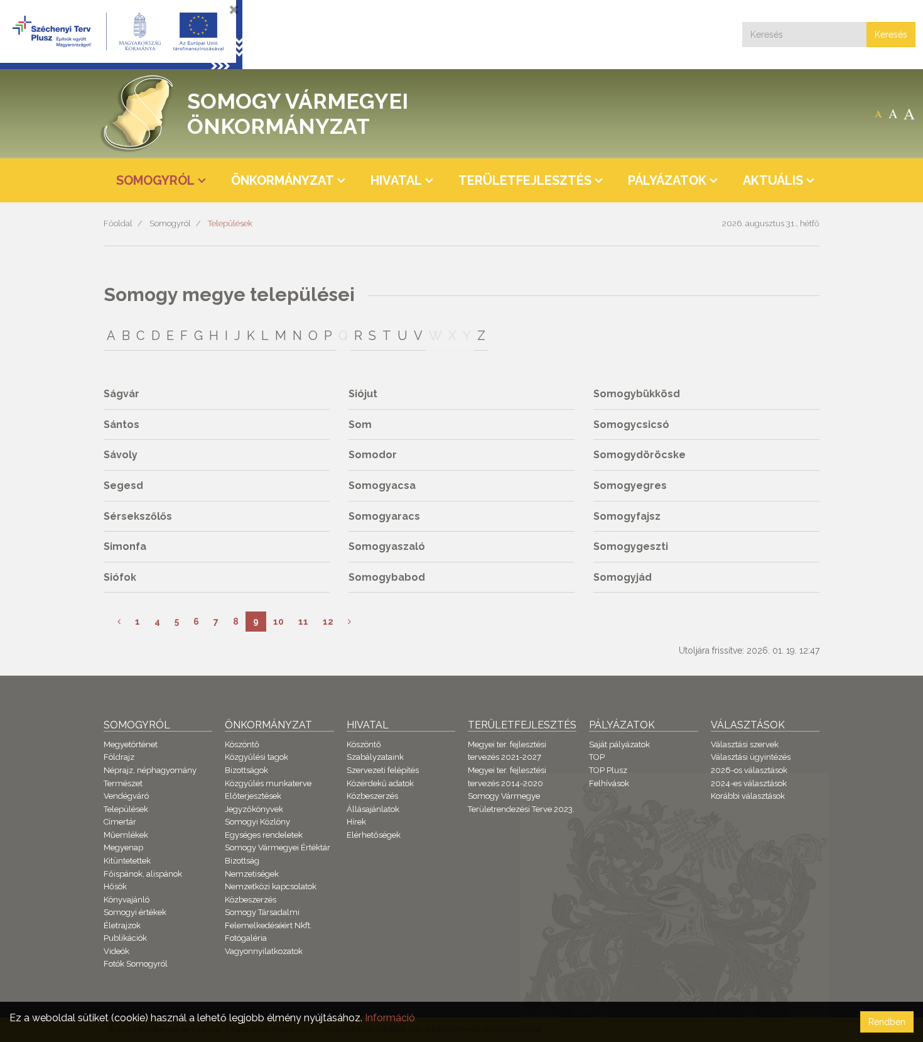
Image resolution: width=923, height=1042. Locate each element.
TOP (597, 757)
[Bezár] (234, 9)
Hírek (356, 821)
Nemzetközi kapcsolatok (270, 886)
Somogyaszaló (386, 546)
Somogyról (170, 223)
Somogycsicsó (631, 425)
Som (360, 425)
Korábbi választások (748, 796)
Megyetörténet (131, 744)
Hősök (115, 886)
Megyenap (123, 847)
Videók (116, 951)
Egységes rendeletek (264, 835)
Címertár (120, 821)
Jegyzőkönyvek (254, 809)
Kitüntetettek (127, 860)
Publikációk (125, 938)
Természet (123, 783)
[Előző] (119, 621)
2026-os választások (749, 770)
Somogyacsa (382, 485)
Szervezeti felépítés (383, 770)
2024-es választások (749, 783)
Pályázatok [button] (667, 180)
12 (328, 622)
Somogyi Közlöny (257, 821)
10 (278, 622)
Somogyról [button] (155, 180)
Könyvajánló (126, 899)
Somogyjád (622, 577)
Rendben (886, 1022)
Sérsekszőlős (138, 516)
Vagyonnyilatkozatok (264, 951)
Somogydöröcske (639, 455)
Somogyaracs (384, 516)
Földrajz (119, 757)
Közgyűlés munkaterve (268, 783)
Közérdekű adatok (380, 783)
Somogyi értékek (135, 912)
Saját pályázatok (619, 744)
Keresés (891, 35)
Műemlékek (126, 835)
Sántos (121, 425)
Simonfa (125, 546)
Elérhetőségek (374, 835)
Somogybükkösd (636, 394)
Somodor (372, 455)
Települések (230, 223)
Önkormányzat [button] (282, 180)
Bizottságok (246, 770)
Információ (390, 1018)
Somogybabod (386, 577)
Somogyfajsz (627, 516)
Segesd (123, 485)
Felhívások (609, 783)
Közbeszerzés (250, 899)
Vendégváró (126, 796)
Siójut (362, 394)
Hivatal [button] (396, 180)
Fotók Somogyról (136, 963)
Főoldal (118, 223)
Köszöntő (242, 744)
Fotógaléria (246, 938)
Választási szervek (745, 744)
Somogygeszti (630, 546)
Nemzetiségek (252, 874)
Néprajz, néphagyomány (150, 770)
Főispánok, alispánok (143, 874)
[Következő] (349, 621)
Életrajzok (122, 925)
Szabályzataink (375, 757)
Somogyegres (630, 485)
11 (303, 622)
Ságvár (121, 394)
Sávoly (121, 455)
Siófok (120, 577)
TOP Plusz (608, 770)
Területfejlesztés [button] (524, 180)
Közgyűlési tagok (256, 757)
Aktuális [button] (773, 180)
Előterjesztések (253, 796)
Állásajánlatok (373, 809)
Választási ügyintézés (751, 757)
